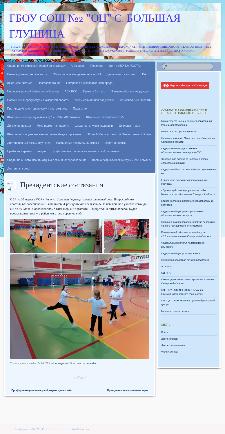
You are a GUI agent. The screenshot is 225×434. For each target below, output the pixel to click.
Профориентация (49, 83)
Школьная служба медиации (94, 125)
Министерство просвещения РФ (179, 131)
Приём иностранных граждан (26, 151)
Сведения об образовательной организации (36, 65)
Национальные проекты (135, 100)
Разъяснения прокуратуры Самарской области (38, 100)
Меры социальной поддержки (94, 100)
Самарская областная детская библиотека (185, 260)
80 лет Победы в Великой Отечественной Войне (119, 134)
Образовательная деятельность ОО (77, 74)
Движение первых (19, 125)
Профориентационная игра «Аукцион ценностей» (40, 390)
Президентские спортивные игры (129, 390)
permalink (91, 363)
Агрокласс (78, 65)
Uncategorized (61, 363)
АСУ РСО (71, 91)
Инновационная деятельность (27, 74)
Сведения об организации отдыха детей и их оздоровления (46, 160)
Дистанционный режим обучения (29, 142)
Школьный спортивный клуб (104, 117)
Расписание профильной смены (77, 142)
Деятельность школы (121, 74)
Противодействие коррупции (130, 91)
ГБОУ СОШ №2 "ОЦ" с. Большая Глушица (95, 27)
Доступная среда (18, 168)
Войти (164, 332)
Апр (9, 185)
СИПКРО (166, 273)
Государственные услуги (175, 311)
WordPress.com (80, 429)
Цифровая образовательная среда (89, 83)
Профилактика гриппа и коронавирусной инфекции (85, 151)
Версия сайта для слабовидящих (188, 85)
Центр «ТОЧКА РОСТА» (125, 65)
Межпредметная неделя (53, 125)
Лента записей (169, 338)
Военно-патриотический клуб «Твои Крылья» (122, 160)
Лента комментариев (173, 345)
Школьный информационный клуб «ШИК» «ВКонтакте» (43, 117)
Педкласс (96, 65)
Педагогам (80, 108)
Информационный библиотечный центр (33, 91)
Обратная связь (115, 142)
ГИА (143, 74)
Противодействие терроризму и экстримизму (37, 108)
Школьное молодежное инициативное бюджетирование (44, 134)
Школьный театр (129, 125)
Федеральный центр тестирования (180, 253)
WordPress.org (169, 352)
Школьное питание (19, 83)
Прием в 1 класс (94, 91)
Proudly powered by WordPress (32, 429)
